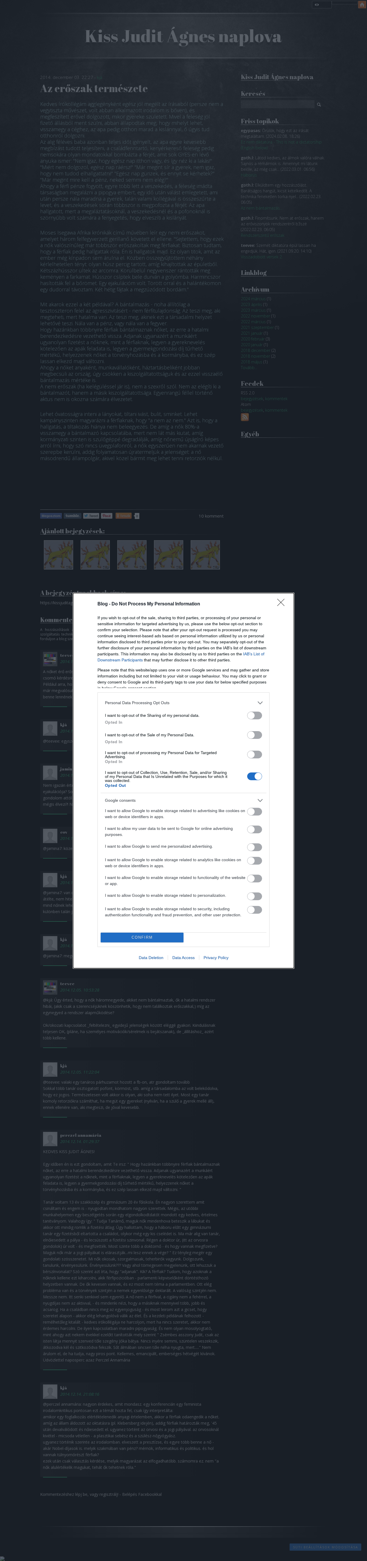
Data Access (183, 957)
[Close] (282, 604)
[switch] (254, 715)
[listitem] (183, 703)
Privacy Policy (216, 957)
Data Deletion (151, 957)
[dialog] (183, 780)
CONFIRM (142, 937)
